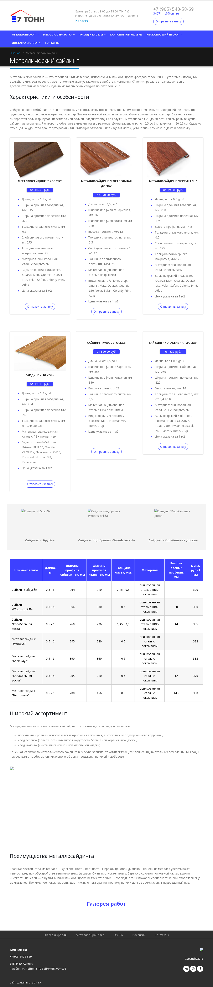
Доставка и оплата (26, 43)
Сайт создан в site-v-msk (25, 982)
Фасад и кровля (91, 34)
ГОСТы (118, 935)
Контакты (52, 43)
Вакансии (139, 935)
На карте (81, 20)
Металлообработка (57, 34)
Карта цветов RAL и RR (126, 34)
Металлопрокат (24, 34)
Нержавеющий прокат (163, 34)
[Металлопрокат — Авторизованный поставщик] (201, 949)
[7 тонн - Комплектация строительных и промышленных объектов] (27, 16)
